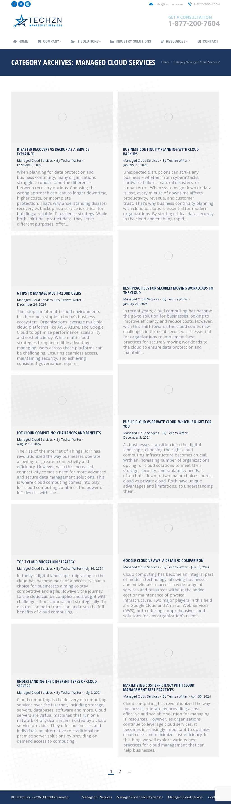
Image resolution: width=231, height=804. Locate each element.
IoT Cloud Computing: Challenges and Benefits (59, 432)
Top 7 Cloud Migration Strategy (45, 561)
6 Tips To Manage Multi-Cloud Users (49, 293)
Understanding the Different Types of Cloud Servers (57, 684)
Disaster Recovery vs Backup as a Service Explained (53, 152)
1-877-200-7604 (206, 4)
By (68, 160)
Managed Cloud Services (35, 160)
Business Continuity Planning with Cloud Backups (161, 152)
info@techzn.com (169, 4)
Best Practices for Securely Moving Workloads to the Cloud (168, 290)
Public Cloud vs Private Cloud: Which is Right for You (167, 424)
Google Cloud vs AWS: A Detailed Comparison (163, 560)
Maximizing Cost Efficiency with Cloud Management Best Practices (158, 687)
